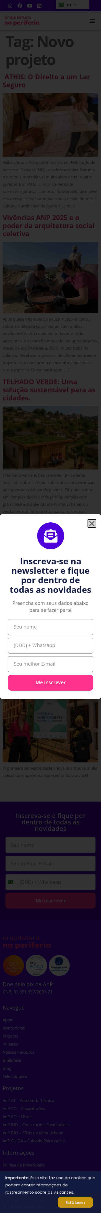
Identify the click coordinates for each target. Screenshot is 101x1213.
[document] (50, 606)
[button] (92, 523)
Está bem (75, 1202)
